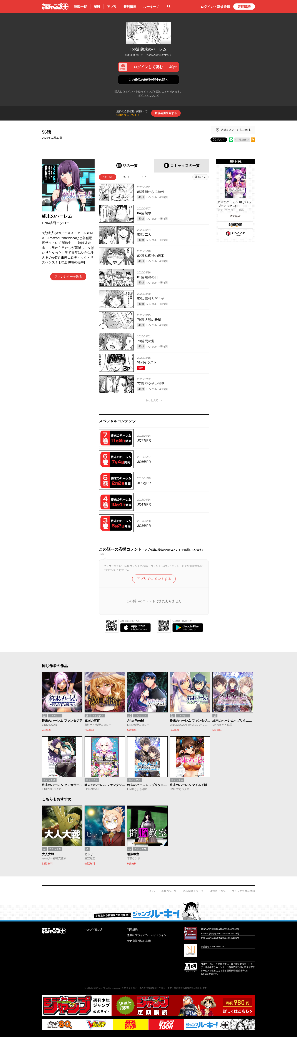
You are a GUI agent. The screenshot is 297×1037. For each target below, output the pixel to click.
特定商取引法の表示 (139, 940)
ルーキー (151, 6)
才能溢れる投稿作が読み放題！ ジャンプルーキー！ (148, 911)
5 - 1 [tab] (144, 177)
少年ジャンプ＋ (55, 6)
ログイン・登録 (215, 6)
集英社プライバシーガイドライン (146, 935)
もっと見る (152, 400)
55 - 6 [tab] (126, 177)
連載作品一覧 (169, 891)
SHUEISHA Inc (94, 988)
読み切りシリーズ (193, 891)
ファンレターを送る (68, 276)
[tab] (126, 166)
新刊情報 (130, 6)
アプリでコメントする (154, 579)
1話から (202, 177)
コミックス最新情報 (243, 891)
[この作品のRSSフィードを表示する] (253, 139)
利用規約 (132, 929)
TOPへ (151, 891)
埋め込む (244, 139)
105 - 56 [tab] (107, 177)
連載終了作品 (217, 891)
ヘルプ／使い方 (94, 929)
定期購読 (244, 6)
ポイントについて (148, 95)
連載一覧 (80, 6)
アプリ (112, 6)
